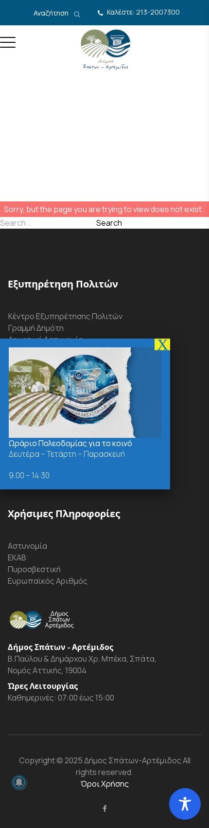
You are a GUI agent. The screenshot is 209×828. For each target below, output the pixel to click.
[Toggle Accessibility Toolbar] (185, 804)
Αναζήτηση (52, 13)
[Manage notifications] (19, 782)
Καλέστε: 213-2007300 (143, 12)
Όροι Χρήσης (105, 783)
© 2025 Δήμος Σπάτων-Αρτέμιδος (118, 760)
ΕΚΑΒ (17, 557)
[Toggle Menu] (8, 46)
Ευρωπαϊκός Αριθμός (47, 581)
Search (109, 222)
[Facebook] (105, 808)
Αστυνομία (27, 545)
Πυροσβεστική (34, 569)
